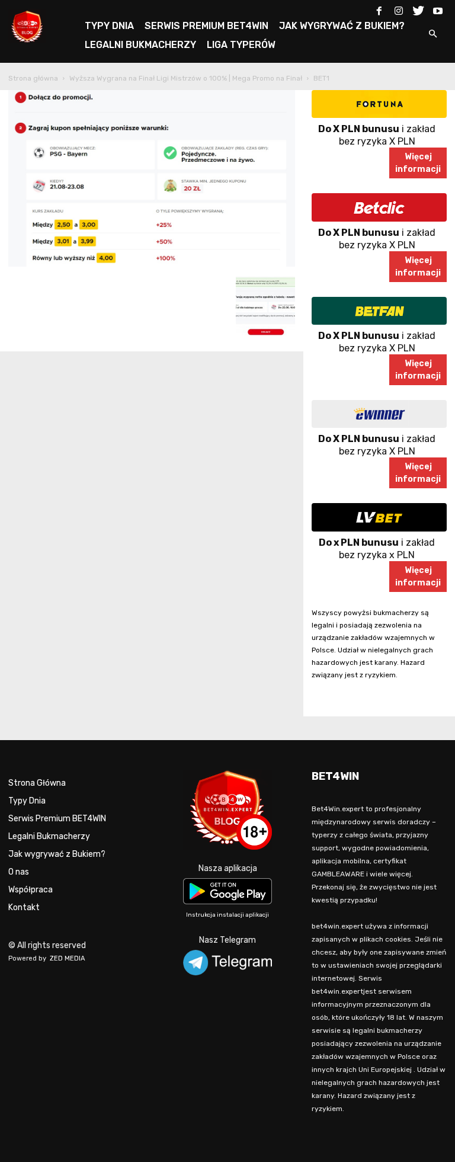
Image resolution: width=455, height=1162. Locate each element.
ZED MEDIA (67, 958)
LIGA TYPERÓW (241, 44)
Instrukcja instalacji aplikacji (227, 914)
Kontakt (24, 907)
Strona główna (33, 78)
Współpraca (30, 890)
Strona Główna (37, 783)
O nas (18, 872)
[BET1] (151, 264)
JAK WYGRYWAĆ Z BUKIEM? (342, 25)
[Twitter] (418, 8)
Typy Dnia (27, 801)
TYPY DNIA (109, 25)
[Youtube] (438, 8)
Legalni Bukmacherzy (49, 836)
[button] (432, 35)
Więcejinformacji (418, 163)
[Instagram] (399, 8)
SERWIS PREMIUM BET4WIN (206, 25)
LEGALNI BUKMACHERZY (140, 44)
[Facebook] (379, 8)
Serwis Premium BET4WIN (57, 819)
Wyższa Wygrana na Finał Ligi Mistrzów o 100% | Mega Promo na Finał (185, 78)
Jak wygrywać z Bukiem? (56, 854)
